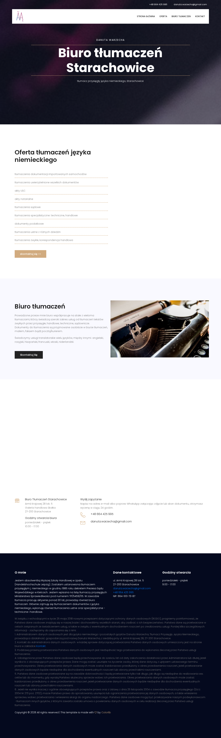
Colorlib (106, 712)
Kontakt (200, 16)
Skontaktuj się (28, 355)
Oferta (163, 16)
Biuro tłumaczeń (181, 16)
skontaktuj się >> (30, 254)
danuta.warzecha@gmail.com (190, 4)
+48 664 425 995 (158, 4)
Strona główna (146, 16)
